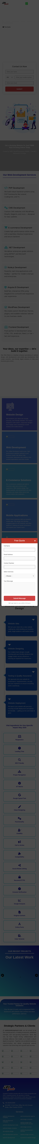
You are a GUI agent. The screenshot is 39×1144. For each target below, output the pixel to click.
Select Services (8, 571)
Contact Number (9, 563)
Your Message (8, 581)
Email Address (8, 554)
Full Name (7, 546)
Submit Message (19, 598)
